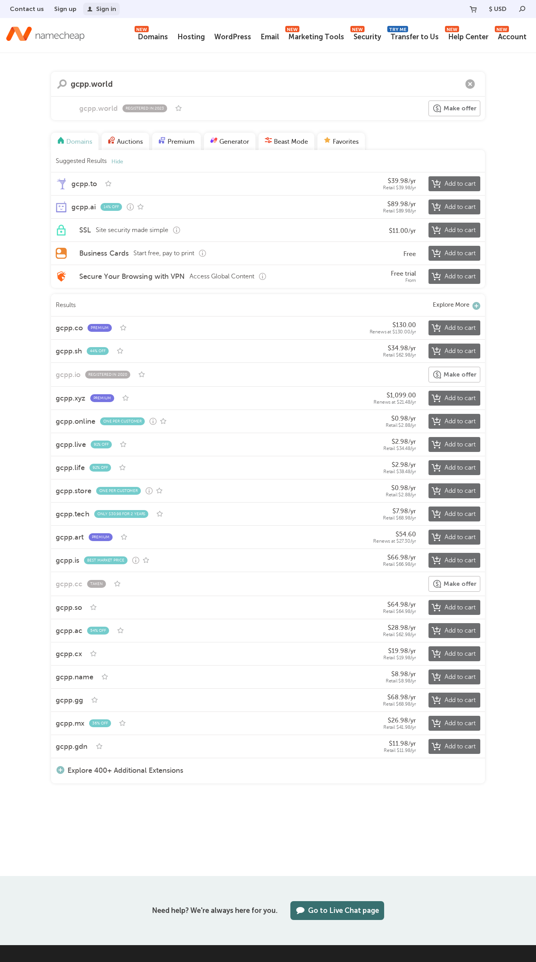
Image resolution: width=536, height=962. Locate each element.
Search (62, 84)
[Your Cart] (473, 9)
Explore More (451, 305)
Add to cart (460, 183)
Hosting (191, 37)
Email (270, 37)
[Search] (522, 9)
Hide (117, 162)
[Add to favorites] (178, 108)
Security (366, 36)
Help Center (468, 36)
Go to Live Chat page (343, 910)
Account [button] (511, 36)
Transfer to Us (414, 36)
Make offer (460, 108)
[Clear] (470, 84)
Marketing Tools (315, 36)
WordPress (232, 37)
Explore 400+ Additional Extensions (125, 770)
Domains (152, 36)
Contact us (27, 9)
